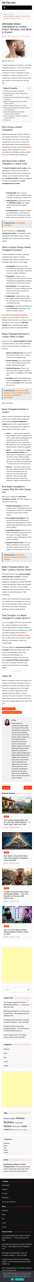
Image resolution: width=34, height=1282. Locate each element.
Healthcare (8, 1129)
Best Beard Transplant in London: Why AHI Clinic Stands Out (17, 109)
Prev (7, 787)
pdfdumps (25, 1129)
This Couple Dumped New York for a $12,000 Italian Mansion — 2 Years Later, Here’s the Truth (17, 822)
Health (24, 1126)
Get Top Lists (9, 2)
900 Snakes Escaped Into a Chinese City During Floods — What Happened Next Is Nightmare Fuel (16, 1013)
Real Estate (5, 1185)
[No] (32, 1276)
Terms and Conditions (9, 1202)
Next (26, 787)
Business (7, 1049)
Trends (28, 36)
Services (4, 1189)
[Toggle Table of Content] (28, 88)
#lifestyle (20, 1118)
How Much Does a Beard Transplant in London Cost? (15, 94)
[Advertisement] (17, 965)
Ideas (5, 1053)
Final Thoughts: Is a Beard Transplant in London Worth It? (16, 117)
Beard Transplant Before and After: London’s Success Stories (14, 113)
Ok (12, 1279)
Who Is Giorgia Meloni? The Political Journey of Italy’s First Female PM (15, 1036)
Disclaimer (5, 1197)
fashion (7, 1126)
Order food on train (17, 1129)
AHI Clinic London (23, 635)
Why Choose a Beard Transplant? (14, 91)
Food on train (16, 1126)
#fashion (6, 1118)
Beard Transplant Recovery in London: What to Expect (15, 102)
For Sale (4, 1193)
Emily (5, 36)
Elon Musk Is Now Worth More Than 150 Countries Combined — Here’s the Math (17, 858)
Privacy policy (19, 1279)
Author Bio (7, 120)
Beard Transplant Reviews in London (15, 105)
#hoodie (12, 1118)
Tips (24, 36)
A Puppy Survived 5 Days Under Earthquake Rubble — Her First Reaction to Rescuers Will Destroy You (16, 1028)
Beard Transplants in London (12, 712)
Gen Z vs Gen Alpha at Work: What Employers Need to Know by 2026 (16, 932)
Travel (6, 1061)
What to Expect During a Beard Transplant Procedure (17, 98)
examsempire (19, 1122)
